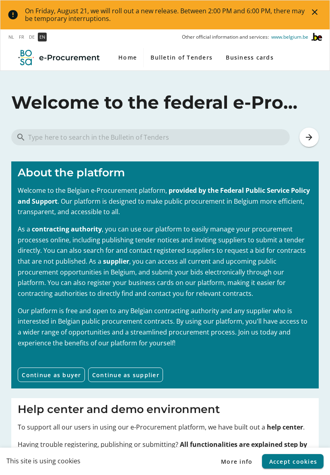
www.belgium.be (289, 37)
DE (32, 37)
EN (42, 37)
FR (21, 37)
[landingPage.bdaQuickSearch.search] (309, 137)
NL (11, 37)
